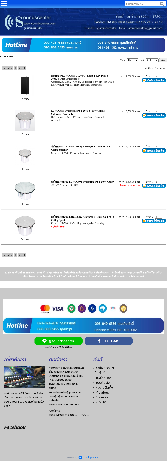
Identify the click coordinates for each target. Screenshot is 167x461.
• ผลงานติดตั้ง (103, 387)
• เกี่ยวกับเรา (101, 392)
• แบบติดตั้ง (101, 382)
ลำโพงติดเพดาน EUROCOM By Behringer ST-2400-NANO (82, 181)
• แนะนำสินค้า (102, 377)
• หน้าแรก (99, 402)
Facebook (14, 427)
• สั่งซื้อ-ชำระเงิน (104, 368)
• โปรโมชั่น (100, 372)
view (26, 98)
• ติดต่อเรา (100, 397)
